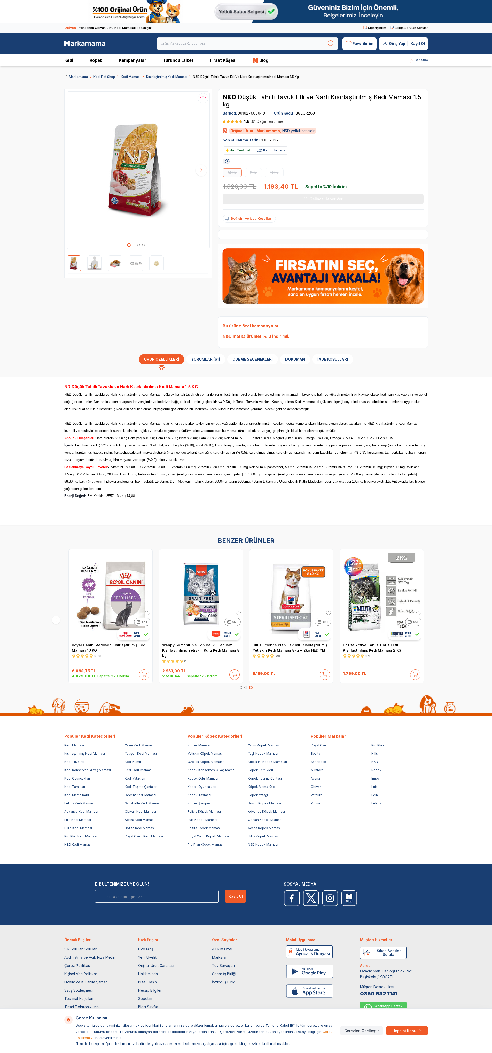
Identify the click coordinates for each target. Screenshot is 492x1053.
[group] (138, 170)
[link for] (246, 11)
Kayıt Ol (418, 43)
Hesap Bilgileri (150, 990)
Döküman (295, 359)
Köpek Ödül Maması (203, 778)
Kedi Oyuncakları (77, 778)
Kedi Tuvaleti (74, 762)
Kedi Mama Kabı (76, 795)
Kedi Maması (130, 77)
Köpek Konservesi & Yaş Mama (211, 770)
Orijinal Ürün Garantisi (156, 965)
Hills (374, 754)
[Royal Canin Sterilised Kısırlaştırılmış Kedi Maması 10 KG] (110, 595)
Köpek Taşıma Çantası (265, 778)
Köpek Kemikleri (260, 770)
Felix (375, 795)
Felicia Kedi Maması (79, 803)
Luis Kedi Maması (77, 820)
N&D (230, 97)
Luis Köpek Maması (202, 820)
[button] (129, 245)
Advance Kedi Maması (81, 811)
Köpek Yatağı (258, 795)
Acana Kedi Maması (139, 820)
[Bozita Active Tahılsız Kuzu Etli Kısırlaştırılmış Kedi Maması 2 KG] (382, 595)
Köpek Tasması (199, 795)
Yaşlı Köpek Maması (263, 754)
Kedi (68, 60)
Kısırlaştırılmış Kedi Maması (166, 77)
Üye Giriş (145, 949)
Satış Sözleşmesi (78, 990)
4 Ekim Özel (222, 949)
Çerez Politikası (77, 965)
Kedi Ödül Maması (138, 770)
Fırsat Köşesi (223, 60)
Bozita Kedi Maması (140, 828)
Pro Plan (377, 745)
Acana (315, 778)
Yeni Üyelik (147, 957)
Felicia (376, 803)
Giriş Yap (397, 43)
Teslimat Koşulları (78, 998)
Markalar (219, 957)
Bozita (315, 754)
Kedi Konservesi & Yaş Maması (87, 770)
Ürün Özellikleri (161, 359)
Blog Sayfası (148, 1007)
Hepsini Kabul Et (407, 1030)
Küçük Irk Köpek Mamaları (267, 762)
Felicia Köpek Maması (204, 811)
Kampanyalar (132, 60)
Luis (374, 787)
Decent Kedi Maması (140, 795)
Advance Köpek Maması (266, 811)
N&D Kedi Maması (77, 844)
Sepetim (145, 998)
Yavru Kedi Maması (139, 745)
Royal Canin (320, 745)
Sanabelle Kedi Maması (142, 803)
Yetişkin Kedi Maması (141, 754)
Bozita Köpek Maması (204, 828)
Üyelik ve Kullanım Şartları (86, 982)
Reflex (376, 770)
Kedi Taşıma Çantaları (141, 787)
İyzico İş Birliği (224, 982)
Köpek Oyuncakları (202, 787)
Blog (263, 60)
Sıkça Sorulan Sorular (411, 28)
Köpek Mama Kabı (262, 787)
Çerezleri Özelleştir (361, 1030)
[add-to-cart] (144, 673)
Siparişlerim (377, 28)
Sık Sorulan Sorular (80, 949)
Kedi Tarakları (74, 787)
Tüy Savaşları (223, 965)
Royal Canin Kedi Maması (144, 836)
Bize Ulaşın (147, 982)
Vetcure (316, 795)
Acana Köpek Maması (264, 828)
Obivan (316, 787)
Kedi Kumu (133, 762)
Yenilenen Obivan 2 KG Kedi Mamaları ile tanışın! (108, 28)
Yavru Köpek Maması (264, 745)
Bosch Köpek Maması (264, 803)
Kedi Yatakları (135, 778)
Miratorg (317, 770)
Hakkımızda (148, 974)
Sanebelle (318, 762)
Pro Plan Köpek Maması (205, 844)
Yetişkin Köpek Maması (205, 754)
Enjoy (375, 778)
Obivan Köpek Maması (265, 820)
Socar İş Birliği (224, 974)
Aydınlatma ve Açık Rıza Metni (89, 957)
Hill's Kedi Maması (78, 828)
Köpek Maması (199, 745)
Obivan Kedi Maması (140, 811)
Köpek (96, 60)
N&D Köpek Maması (263, 844)
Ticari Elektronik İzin (81, 1007)
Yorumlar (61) (205, 359)
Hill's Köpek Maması (263, 836)
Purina (315, 803)
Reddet (83, 1043)
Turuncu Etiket (178, 60)
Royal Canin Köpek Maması (208, 836)
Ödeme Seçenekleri (252, 359)
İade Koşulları (332, 359)
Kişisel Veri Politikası (81, 974)
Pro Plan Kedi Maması (80, 836)
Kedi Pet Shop (104, 77)
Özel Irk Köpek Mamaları (206, 762)
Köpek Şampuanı (200, 803)
